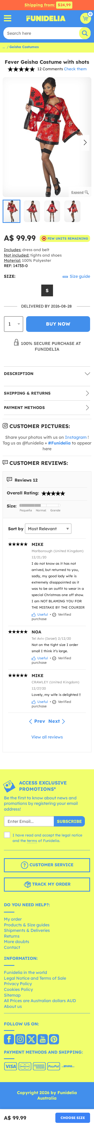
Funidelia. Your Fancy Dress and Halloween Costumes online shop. (46, 18)
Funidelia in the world (25, 972)
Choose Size (73, 1118)
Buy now (58, 324)
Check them (75, 68)
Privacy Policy (18, 983)
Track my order (50, 884)
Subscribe (69, 821)
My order (13, 919)
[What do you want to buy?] (7, 18)
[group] (11, 211)
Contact (12, 947)
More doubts (16, 941)
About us (13, 1006)
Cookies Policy (18, 989)
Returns (12, 936)
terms (32, 840)
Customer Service (50, 865)
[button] (85, 143)
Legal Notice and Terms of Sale (35, 978)
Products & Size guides (27, 924)
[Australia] (9, 1040)
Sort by (16, 528)
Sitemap (12, 995)
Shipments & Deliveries (27, 930)
